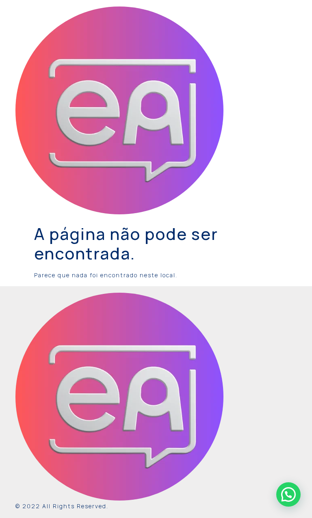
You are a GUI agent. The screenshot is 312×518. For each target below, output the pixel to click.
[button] (288, 494)
